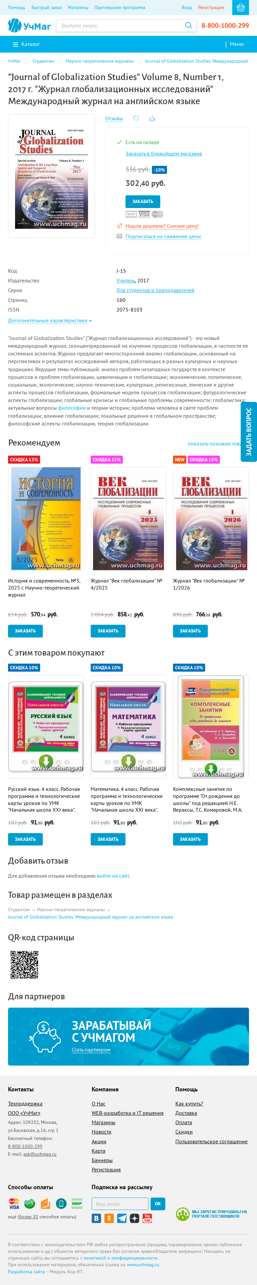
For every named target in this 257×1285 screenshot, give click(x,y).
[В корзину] (240, 7)
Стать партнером (91, 1049)
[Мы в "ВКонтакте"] (96, 1218)
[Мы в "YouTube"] (147, 1218)
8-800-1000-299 (225, 25)
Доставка (186, 1112)
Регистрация (211, 7)
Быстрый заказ (46, 7)
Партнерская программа (119, 7)
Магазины (78, 7)
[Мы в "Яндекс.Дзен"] (134, 1218)
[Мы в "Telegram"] (121, 1218)
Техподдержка (25, 1103)
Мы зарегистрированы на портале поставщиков (211, 1214)
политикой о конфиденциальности (120, 1258)
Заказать (143, 201)
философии (72, 407)
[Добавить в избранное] (136, 117)
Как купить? (189, 1103)
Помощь (16, 7)
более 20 (28, 1217)
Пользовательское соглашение (211, 1141)
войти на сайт (113, 875)
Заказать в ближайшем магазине (163, 153)
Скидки (184, 1131)
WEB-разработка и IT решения (128, 1112)
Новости (101, 1131)
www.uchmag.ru (143, 1265)
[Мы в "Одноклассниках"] (109, 1218)
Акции (99, 1141)
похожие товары (218, 443)
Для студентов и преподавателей (155, 290)
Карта (98, 1150)
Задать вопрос (248, 431)
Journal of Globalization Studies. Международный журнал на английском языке (90, 917)
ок (158, 1204)
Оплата (183, 1122)
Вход (187, 7)
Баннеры (102, 1160)
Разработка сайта (26, 1272)
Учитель (125, 280)
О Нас (98, 1103)
